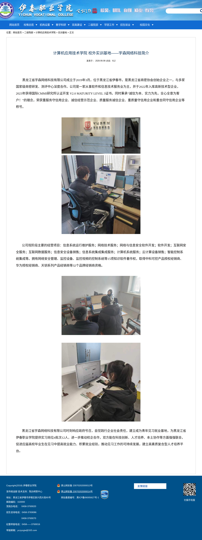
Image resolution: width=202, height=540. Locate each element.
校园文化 (145, 24)
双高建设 (77, 24)
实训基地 (62, 32)
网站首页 (14, 24)
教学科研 (61, 24)
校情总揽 (29, 24)
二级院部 (93, 24)
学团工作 (109, 24)
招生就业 (125, 24)
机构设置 (45, 24)
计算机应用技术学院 (46, 32)
